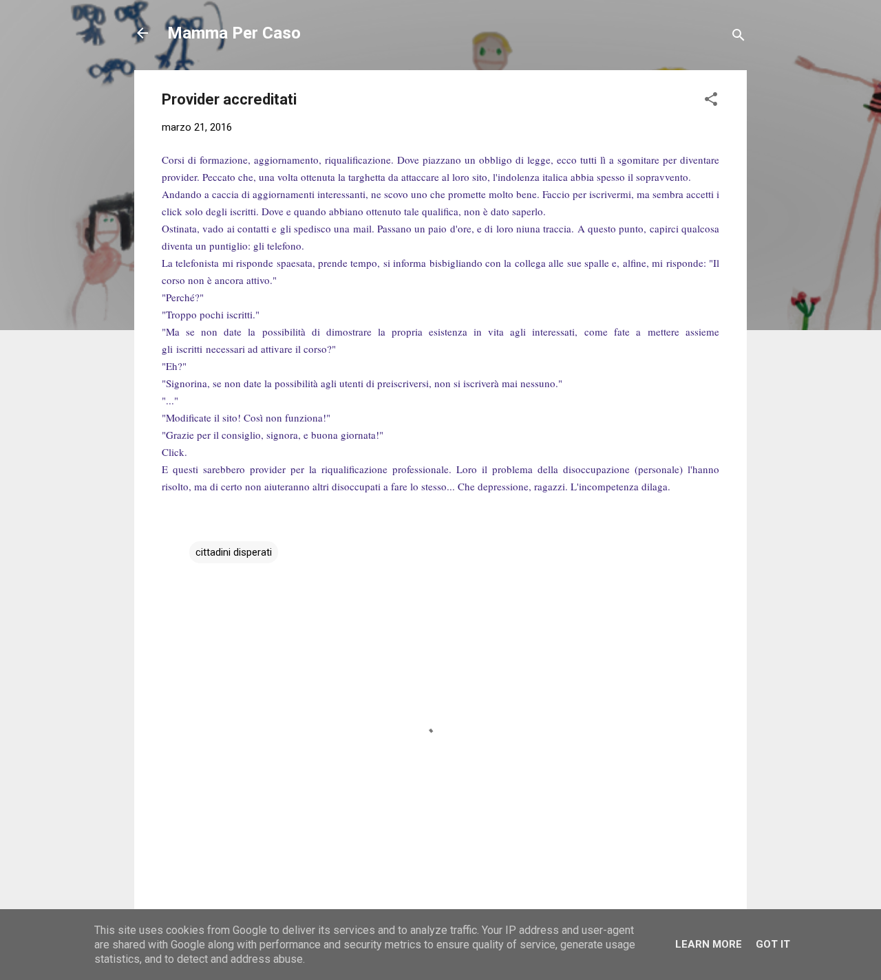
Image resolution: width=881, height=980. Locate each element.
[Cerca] (738, 37)
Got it (773, 944)
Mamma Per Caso (234, 33)
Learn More (708, 944)
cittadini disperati (233, 552)
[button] (711, 101)
